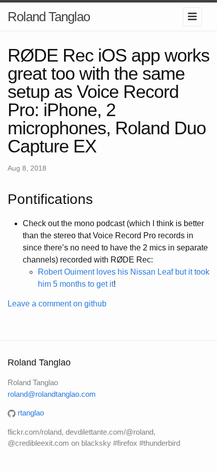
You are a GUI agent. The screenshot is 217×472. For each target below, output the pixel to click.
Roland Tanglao (49, 16)
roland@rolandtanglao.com (52, 394)
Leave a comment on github (57, 303)
